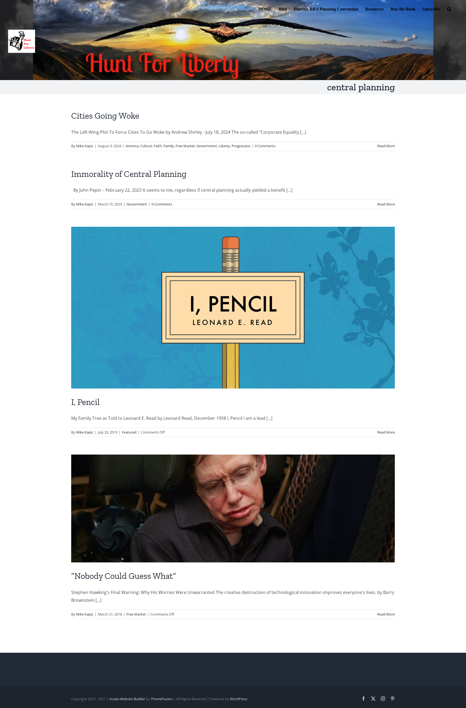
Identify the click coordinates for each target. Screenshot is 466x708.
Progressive (241, 145)
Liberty (224, 145)
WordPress (238, 698)
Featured (129, 432)
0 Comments (265, 145)
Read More (386, 145)
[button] (449, 9)
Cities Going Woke (105, 116)
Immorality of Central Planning (129, 174)
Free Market (185, 145)
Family (168, 145)
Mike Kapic (84, 145)
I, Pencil (85, 402)
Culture (146, 145)
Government (207, 145)
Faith (158, 145)
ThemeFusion (162, 698)
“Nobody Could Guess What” (123, 576)
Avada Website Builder (127, 698)
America (132, 145)
